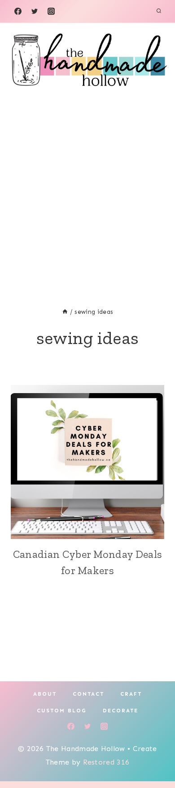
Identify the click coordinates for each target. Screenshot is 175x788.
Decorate (120, 710)
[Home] (65, 312)
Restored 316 (106, 762)
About (45, 694)
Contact (88, 694)
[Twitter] (34, 11)
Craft (131, 694)
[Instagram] (51, 11)
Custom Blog (62, 710)
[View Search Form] (158, 11)
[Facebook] (18, 11)
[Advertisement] (87, 188)
